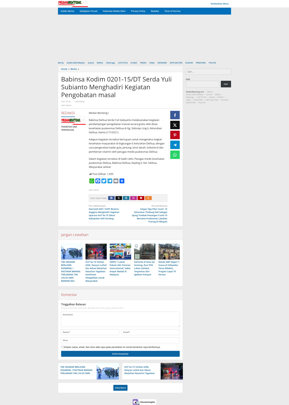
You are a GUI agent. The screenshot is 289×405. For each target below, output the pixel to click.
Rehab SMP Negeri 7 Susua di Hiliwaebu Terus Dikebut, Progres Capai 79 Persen (168, 268)
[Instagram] (133, 198)
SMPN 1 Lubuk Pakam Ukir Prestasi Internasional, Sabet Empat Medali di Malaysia (120, 268)
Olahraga (190, 97)
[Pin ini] (175, 135)
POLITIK (202, 102)
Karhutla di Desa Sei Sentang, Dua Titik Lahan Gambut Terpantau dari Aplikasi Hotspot (144, 268)
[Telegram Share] (175, 145)
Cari (188, 79)
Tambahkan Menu (220, 3)
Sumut (209, 94)
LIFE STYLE (201, 97)
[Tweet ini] (175, 125)
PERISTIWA (191, 102)
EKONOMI (198, 100)
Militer (218, 94)
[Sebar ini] (175, 115)
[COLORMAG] (73, 121)
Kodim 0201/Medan (195, 94)
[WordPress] (126, 198)
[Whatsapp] (175, 155)
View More (120, 387)
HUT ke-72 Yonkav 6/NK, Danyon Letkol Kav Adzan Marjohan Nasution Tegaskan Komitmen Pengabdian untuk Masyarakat (96, 271)
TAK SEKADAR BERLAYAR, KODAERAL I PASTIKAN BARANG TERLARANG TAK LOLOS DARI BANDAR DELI (70, 271)
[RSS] (148, 198)
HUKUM (224, 100)
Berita (210, 91)
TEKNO (220, 97)
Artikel (212, 97)
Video (188, 100)
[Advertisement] (144, 37)
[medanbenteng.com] (73, 3)
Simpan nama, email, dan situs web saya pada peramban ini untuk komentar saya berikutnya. (112, 347)
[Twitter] (118, 198)
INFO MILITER (212, 100)
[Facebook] (111, 198)
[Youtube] (141, 198)
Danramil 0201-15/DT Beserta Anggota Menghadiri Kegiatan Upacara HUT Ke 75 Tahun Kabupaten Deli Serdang (104, 212)
